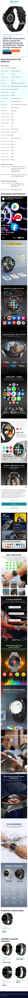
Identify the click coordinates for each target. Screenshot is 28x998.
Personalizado (16, 50)
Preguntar (7, 50)
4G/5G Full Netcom (8, 34)
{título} (10, 511)
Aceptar (14, 504)
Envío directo (8, 52)
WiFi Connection (7, 36)
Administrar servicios (14, 500)
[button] (26, 487)
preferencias (14, 508)
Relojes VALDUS (18, 34)
